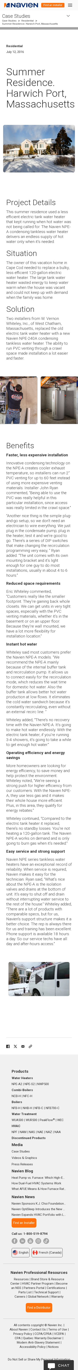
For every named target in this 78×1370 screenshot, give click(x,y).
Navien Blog (22, 1171)
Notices (53, 1347)
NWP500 (43, 1084)
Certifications (56, 1288)
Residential (27, 20)
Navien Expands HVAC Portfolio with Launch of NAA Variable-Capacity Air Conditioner (39, 1215)
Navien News (23, 1196)
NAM (23, 1132)
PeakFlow (47, 1120)
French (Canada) (50, 1252)
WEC (60, 1120)
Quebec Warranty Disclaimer (42, 1338)
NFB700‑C (52, 1108)
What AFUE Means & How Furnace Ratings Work (39, 1189)
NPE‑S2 (30, 1084)
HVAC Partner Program (38, 1283)
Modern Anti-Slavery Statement (38, 1342)
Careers (20, 1296)
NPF (14, 1132)
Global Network (38, 1296)
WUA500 (17, 1120)
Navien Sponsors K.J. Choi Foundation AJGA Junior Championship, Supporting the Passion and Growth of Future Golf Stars (39, 1203)
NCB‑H (16, 1096)
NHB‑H (27, 1108)
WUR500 (31, 1120)
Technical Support (46, 1292)
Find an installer (52, 5)
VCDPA (59, 1334)
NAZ (49, 1132)
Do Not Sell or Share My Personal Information (39, 1359)
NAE (40, 1132)
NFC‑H (27, 1096)
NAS (32, 1132)
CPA (18, 1338)
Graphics (31, 1158)
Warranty (57, 1296)
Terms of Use (57, 1329)
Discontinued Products (29, 1138)
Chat (64, 1365)
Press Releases (22, 1164)
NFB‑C (39, 1108)
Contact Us (38, 1329)
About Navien (19, 1329)
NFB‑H (16, 1108)
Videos (16, 1158)
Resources (21, 1279)
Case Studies (16, 16)
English (23, 1252)
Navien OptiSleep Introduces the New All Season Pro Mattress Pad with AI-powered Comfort (39, 1209)
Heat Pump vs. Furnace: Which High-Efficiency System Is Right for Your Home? (39, 1178)
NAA (57, 1132)
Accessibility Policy (33, 1347)
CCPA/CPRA (43, 1334)
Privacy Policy (22, 1334)
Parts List (25, 1292)
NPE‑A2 (17, 1084)
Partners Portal (34, 1288)
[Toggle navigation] (70, 5)
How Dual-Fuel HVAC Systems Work (36, 1183)
